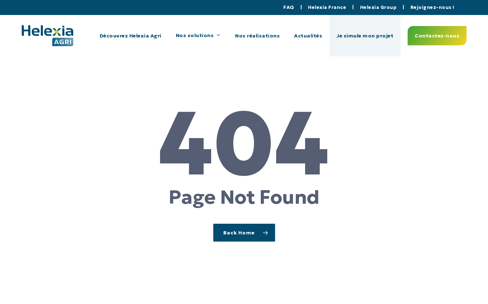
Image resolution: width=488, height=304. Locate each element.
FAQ (289, 7)
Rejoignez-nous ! (432, 7)
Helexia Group (379, 7)
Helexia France (328, 7)
